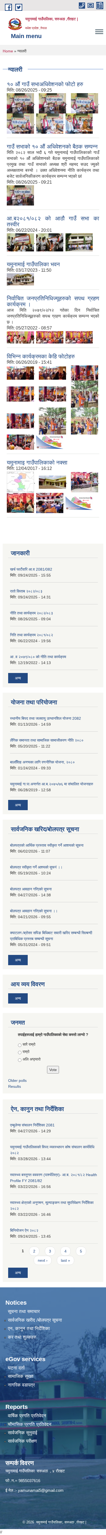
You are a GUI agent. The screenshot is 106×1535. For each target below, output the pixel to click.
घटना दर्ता (16, 1368)
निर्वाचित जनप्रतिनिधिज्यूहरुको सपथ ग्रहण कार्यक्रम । (53, 301)
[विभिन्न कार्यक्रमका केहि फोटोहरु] (20, 373)
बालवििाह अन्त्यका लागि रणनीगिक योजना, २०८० (42, 762)
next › (43, 1260)
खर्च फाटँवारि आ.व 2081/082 (31, 569)
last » (65, 1260)
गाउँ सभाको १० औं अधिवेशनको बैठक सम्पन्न (52, 146)
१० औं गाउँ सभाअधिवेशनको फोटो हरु (45, 84)
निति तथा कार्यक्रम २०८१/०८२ (31, 635)
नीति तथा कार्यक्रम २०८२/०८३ (31, 613)
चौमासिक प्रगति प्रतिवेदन (29, 1424)
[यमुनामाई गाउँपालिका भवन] (20, 279)
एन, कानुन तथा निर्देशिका (29, 1328)
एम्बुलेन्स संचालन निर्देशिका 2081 (32, 1125)
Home (8, 51)
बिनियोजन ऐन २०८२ (24, 1230)
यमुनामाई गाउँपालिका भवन (33, 264)
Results (14, 1086)
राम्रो (26, 1051)
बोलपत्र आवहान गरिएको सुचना (31, 889)
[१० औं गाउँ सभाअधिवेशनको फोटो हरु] (20, 103)
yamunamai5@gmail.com (41, 1490)
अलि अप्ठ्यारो (31, 1059)
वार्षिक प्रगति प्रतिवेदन (27, 1415)
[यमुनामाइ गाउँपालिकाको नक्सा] (20, 482)
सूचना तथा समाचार (24, 1311)
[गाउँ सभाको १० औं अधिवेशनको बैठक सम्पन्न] (20, 195)
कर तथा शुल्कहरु (22, 1337)
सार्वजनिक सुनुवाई (22, 1432)
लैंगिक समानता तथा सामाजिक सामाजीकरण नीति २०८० (46, 740)
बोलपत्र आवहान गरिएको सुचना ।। (34, 911)
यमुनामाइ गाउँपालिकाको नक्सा (37, 462)
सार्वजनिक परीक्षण (22, 1441)
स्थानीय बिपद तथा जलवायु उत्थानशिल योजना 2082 (45, 718)
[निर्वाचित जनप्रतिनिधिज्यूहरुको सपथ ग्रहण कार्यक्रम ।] (20, 337)
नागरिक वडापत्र (21, 1385)
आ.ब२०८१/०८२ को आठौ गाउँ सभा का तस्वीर (53, 221)
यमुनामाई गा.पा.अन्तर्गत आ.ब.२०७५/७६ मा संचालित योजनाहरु (51, 784)
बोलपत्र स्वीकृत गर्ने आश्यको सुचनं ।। (36, 867)
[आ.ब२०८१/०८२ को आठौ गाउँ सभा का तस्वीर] (20, 242)
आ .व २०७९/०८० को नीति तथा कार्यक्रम (38, 657)
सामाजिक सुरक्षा (20, 1376)
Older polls (17, 1080)
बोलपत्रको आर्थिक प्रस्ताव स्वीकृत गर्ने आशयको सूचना (46, 845)
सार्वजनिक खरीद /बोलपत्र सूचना (35, 1320)
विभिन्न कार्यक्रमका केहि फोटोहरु (41, 356)
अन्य (18, 678)
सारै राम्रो (29, 1044)
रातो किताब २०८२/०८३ (26, 591)
